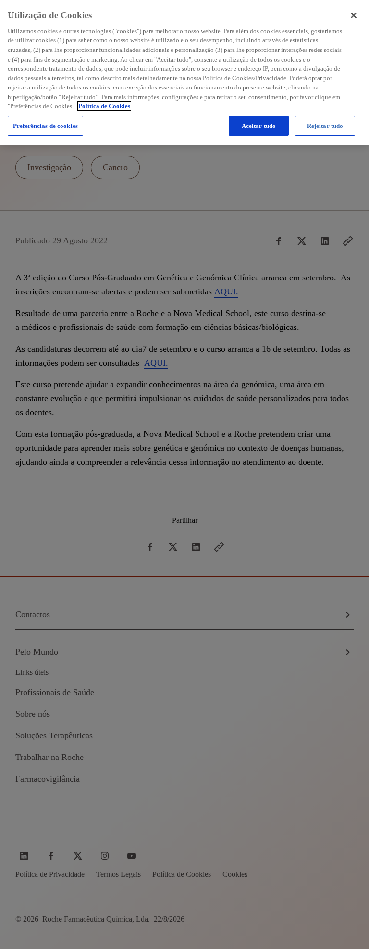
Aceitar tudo (259, 125)
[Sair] (353, 15)
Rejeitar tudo (325, 125)
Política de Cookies (104, 106)
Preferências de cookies (45, 125)
